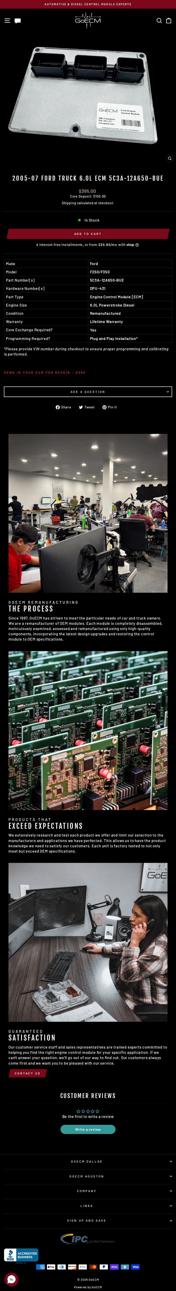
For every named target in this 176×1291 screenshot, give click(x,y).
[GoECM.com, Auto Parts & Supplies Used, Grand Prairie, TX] (21, 1256)
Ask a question (88, 392)
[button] (11, 1279)
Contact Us (28, 1073)
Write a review (88, 1129)
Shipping (69, 203)
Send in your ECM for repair (37, 372)
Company (87, 1191)
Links (86, 1206)
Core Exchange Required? (29, 329)
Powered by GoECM (88, 1287)
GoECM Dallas (87, 1161)
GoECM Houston (86, 1176)
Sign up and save (87, 1220)
